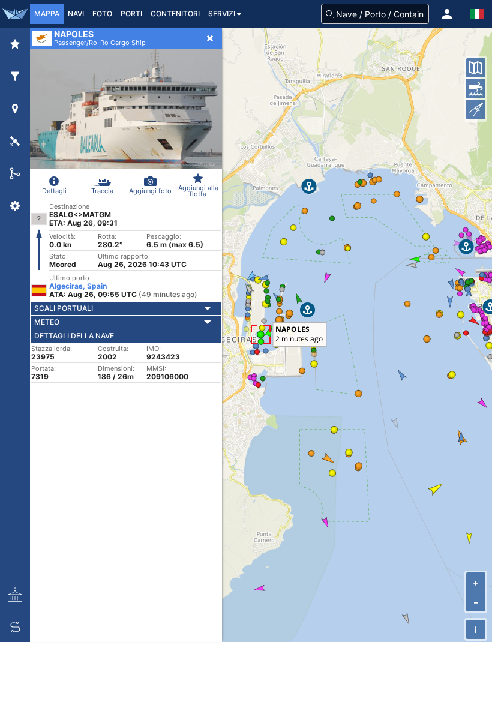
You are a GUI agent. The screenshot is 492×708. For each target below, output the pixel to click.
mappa (46, 13)
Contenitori (175, 13)
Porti (131, 13)
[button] (447, 14)
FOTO (102, 13)
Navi (76, 13)
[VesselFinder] (15, 14)
